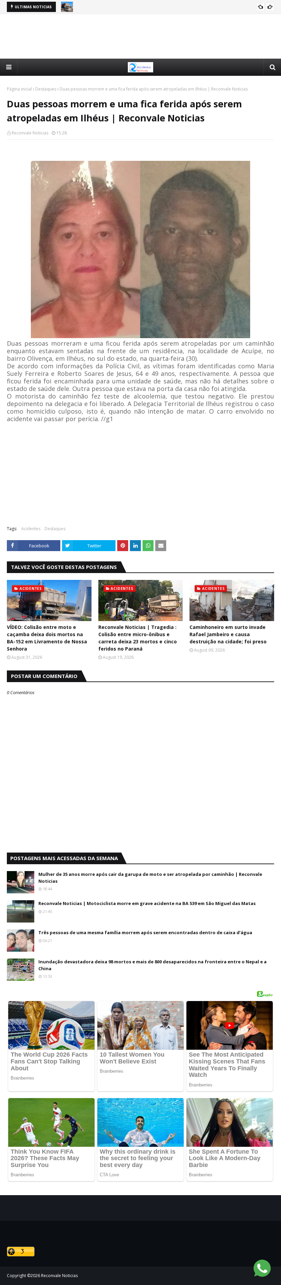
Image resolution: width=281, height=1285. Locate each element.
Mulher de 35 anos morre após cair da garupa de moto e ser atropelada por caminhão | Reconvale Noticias (150, 877)
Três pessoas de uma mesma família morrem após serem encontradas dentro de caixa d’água (145, 932)
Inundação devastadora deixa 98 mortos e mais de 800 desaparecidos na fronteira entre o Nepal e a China (152, 965)
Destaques (45, 89)
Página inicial (19, 89)
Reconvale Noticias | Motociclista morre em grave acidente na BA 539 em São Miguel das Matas (147, 903)
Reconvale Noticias (30, 133)
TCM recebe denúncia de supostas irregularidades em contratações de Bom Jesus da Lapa (170, 7)
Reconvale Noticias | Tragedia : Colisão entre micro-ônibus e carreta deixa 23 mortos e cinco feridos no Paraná (137, 638)
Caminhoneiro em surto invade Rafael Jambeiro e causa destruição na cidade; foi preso (228, 634)
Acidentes (30, 529)
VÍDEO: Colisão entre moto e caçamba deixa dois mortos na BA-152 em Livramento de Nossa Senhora (47, 638)
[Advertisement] (140, 36)
